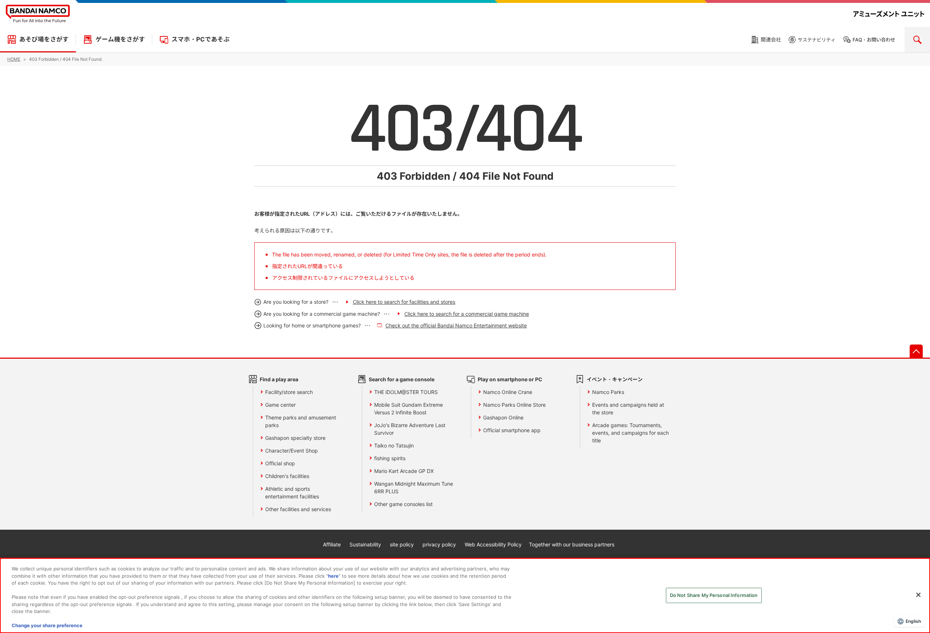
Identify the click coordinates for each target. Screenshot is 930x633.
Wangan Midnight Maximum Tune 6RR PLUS (413, 487)
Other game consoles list (403, 504)
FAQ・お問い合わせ (874, 40)
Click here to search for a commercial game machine (466, 314)
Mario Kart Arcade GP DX (404, 471)
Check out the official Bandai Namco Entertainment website (456, 325)
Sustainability (365, 544)
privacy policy (439, 544)
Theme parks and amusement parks (300, 421)
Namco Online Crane (507, 392)
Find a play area (279, 379)
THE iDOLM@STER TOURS (406, 392)
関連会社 (771, 39)
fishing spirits (389, 458)
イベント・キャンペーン (615, 379)
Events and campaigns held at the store (628, 408)
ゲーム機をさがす (120, 39)
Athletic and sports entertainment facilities (292, 492)
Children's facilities (287, 476)
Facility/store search (289, 392)
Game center (280, 405)
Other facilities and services (298, 509)
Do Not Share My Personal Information (714, 595)
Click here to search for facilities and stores (404, 302)
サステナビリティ (817, 40)
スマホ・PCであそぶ (200, 39)
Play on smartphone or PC (510, 379)
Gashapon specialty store (295, 438)
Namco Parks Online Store (514, 405)
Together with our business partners (571, 544)
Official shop (280, 463)
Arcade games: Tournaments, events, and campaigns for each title (630, 432)
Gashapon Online (503, 417)
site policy (402, 544)
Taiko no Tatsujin (394, 445)
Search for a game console (401, 379)
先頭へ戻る (916, 351)
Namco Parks (608, 392)
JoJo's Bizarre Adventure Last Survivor (409, 429)
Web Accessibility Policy (493, 544)
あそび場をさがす (44, 39)
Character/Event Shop (291, 450)
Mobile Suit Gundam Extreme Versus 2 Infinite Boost (408, 408)
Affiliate (332, 544)
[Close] (918, 595)
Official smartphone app (512, 430)
